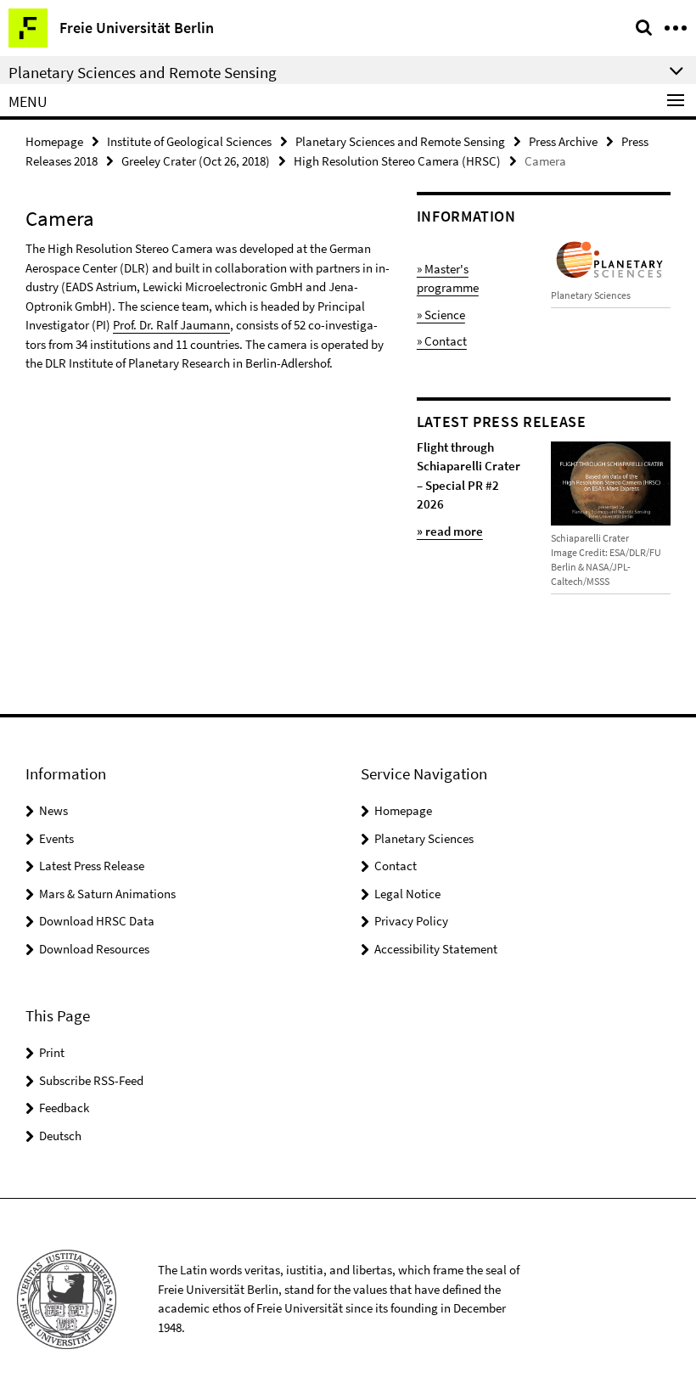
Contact (395, 865)
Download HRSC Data (96, 921)
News (53, 810)
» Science (441, 314)
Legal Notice (407, 894)
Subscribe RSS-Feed (91, 1080)
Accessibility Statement (435, 949)
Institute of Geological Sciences (189, 141)
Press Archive (563, 141)
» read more (450, 531)
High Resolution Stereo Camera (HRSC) (397, 161)
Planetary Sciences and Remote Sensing (400, 141)
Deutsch (60, 1135)
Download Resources (94, 949)
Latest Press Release (91, 865)
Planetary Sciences (424, 838)
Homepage (54, 141)
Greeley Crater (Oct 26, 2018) (195, 161)
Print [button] (52, 1052)
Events (56, 838)
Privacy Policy (411, 921)
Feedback (64, 1107)
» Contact (442, 341)
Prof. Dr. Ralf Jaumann (171, 325)
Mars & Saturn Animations (107, 894)
